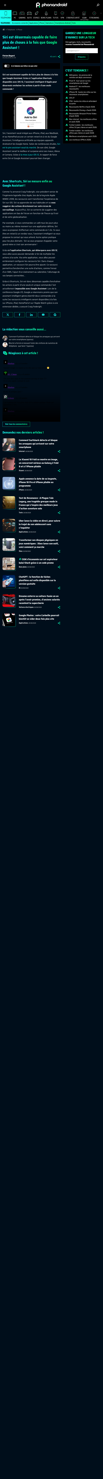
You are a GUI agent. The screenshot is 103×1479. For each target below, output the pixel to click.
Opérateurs (50, 23)
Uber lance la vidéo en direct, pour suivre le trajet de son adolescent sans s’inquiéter (39, 524)
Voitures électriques (26, 607)
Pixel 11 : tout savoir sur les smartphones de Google (79, 82)
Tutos (55, 17)
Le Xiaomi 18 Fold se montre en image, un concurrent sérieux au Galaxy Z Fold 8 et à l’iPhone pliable (38, 462)
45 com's (53, 56)
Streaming (94, 17)
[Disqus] (31, 390)
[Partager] (59, 56)
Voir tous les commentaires (16, 424)
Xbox (20, 551)
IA (19, 588)
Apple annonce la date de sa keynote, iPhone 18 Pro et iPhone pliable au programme (38, 482)
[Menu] (5, 5)
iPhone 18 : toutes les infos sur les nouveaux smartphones (82, 93)
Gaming (22, 17)
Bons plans (46, 17)
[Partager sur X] (8, 314)
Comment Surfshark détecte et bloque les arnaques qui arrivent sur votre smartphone (38, 443)
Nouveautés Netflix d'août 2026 (82, 107)
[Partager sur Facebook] (19, 314)
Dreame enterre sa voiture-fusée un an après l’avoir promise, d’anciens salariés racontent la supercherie (39, 599)
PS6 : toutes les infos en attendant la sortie (83, 102)
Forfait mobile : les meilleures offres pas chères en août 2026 (81, 131)
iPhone (41, 23)
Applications (33, 23)
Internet (22, 451)
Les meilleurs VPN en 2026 (80, 140)
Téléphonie (6, 17)
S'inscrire (82, 56)
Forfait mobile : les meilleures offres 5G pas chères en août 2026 (83, 126)
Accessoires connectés (20, 23)
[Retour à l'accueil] (51, 5)
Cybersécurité (73, 17)
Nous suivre (55, 314)
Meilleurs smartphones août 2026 (83, 136)
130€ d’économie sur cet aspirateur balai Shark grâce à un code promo (38, 561)
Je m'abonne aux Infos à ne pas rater (24, 66)
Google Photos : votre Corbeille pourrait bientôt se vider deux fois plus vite (39, 617)
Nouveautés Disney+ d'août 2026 (82, 110)
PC (15, 17)
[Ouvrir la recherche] (97, 5)
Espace (36, 17)
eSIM (83, 18)
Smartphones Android (62, 23)
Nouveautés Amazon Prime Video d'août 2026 (82, 114)
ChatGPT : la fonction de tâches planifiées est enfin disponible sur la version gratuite (37, 580)
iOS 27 (71, 98)
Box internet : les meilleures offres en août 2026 (83, 120)
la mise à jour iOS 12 (30, 154)
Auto (29, 17)
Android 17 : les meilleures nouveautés (79, 87)
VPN (62, 17)
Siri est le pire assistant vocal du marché (31, 145)
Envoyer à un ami (43, 314)
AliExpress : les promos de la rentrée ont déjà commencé (80, 76)
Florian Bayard (9, 55)
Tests (74, 23)
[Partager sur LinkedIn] (31, 314)
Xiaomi (21, 470)
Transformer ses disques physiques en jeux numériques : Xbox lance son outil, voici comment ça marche (39, 543)
